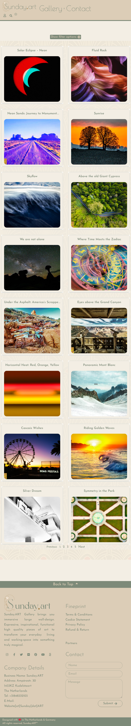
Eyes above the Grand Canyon (99, 302)
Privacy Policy (75, 624)
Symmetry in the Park (99, 491)
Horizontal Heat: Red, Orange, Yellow (32, 365)
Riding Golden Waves (99, 428)
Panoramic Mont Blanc (99, 365)
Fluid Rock (99, 50)
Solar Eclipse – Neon (32, 50)
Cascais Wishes (32, 428)
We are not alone (32, 239)
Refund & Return (77, 629)
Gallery (50, 8)
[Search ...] (11, 15)
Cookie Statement (78, 619)
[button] (65, 37)
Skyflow (32, 176)
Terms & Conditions (79, 614)
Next (81, 547)
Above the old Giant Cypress (99, 176)
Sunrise (99, 113)
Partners (71, 643)
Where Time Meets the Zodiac (99, 239)
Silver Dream (32, 491)
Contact (78, 8)
